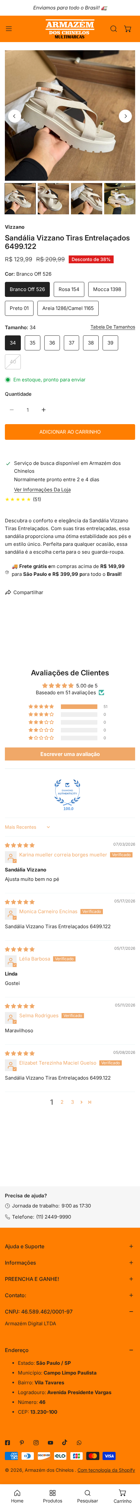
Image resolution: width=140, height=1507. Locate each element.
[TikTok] (65, 1442)
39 (110, 343)
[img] (20, 845)
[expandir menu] (9, 29)
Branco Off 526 (27, 289)
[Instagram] (36, 1443)
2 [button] (62, 1102)
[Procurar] (113, 29)
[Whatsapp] (79, 1443)
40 (13, 362)
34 (13, 343)
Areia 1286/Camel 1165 (68, 308)
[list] (70, 115)
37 (71, 343)
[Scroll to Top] (128, 1472)
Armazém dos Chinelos (50, 1470)
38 (91, 343)
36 (52, 343)
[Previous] (14, 116)
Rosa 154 (69, 289)
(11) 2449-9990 (53, 1217)
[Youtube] (50, 1443)
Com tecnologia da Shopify (106, 1470)
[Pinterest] (22, 1443)
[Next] (125, 116)
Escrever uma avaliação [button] (70, 754)
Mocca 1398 (107, 289)
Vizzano (14, 227)
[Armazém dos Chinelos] (70, 28)
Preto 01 (19, 308)
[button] (128, 29)
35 (32, 343)
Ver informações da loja (42, 489)
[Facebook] (7, 1443)
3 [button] (72, 1102)
